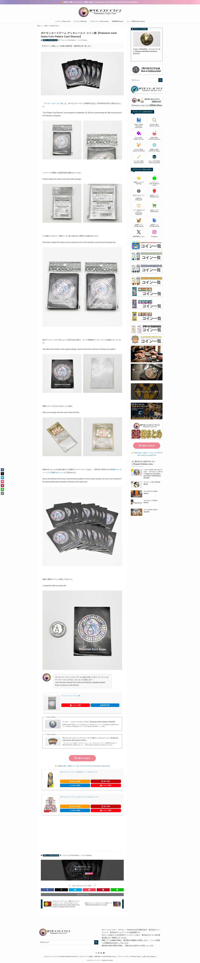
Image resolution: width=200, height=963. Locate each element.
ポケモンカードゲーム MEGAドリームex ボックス (79, 772)
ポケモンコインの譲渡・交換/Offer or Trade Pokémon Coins (97, 956)
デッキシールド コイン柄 (53, 103)
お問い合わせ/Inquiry (149, 956)
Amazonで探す (76, 781)
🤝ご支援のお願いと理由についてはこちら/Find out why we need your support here (82, 766)
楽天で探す (106, 781)
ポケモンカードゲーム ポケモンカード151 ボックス (79, 797)
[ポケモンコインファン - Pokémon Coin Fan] (100, 12)
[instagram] (99, 953)
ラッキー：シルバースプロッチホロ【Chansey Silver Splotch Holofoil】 (89, 722)
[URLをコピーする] (2, 493)
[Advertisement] (82, 833)
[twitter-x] (96, 953)
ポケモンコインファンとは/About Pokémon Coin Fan (61, 956)
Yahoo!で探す (76, 785)
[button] (47, 889)
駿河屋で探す (106, 705)
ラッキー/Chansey (82, 40)
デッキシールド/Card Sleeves (68, 40)
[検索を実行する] (160, 80)
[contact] (104, 953)
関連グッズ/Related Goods (50, 40)
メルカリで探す (76, 705)
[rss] (101, 953)
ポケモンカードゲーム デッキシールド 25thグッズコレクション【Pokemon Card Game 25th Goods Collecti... (90, 739)
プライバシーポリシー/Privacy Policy (129, 956)
